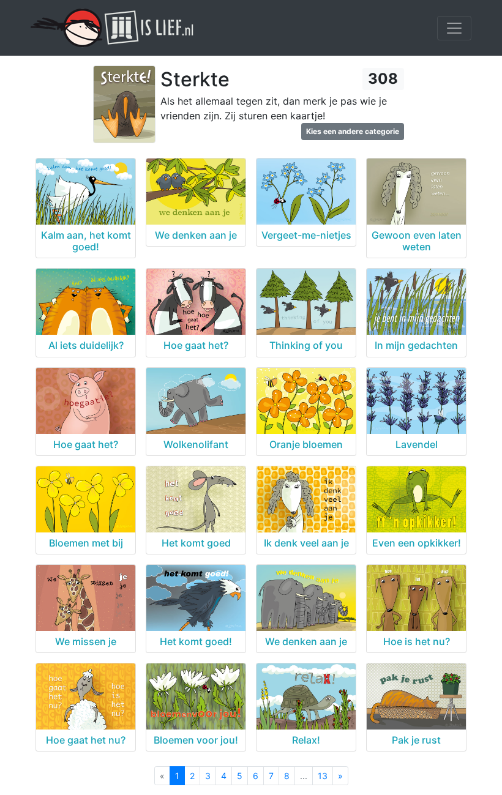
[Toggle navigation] (454, 28)
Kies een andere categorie (352, 131)
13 (323, 776)
